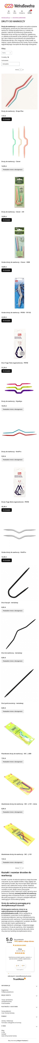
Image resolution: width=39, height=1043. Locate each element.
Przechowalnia (5, 1003)
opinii (24, 941)
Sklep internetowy (17, 1040)
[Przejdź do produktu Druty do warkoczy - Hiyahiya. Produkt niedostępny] (19, 387)
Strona (17, 69)
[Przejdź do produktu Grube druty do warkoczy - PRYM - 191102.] (19, 293)
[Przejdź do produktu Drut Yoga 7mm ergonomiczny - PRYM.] (19, 343)
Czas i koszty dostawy (7, 1013)
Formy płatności (6, 1011)
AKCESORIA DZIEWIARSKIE (18, 17)
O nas (3, 1032)
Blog (2, 1030)
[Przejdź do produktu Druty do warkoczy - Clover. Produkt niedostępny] (19, 142)
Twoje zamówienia (7, 1000)
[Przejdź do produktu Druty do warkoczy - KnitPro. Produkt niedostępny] (19, 432)
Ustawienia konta (6, 1001)
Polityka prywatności (7, 992)
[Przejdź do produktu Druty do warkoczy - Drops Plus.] (19, 91)
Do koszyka (6, 119)
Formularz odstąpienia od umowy (11, 1022)
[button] (13, 945)
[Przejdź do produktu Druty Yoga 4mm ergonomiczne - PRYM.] (19, 482)
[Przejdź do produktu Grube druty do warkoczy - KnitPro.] (19, 533)
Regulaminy (4, 990)
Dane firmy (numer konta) (9, 1036)
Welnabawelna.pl (5, 17)
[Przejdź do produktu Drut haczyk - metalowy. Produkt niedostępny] (19, 583)
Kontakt (3, 1034)
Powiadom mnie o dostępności (12, 169)
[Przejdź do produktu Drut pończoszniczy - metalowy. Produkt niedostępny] (19, 684)
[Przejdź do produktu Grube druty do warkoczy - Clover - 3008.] (19, 242)
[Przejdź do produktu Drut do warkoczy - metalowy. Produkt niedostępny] (19, 633)
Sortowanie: (4, 60)
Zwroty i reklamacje (7, 1021)
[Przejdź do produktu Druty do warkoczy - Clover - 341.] (19, 192)
